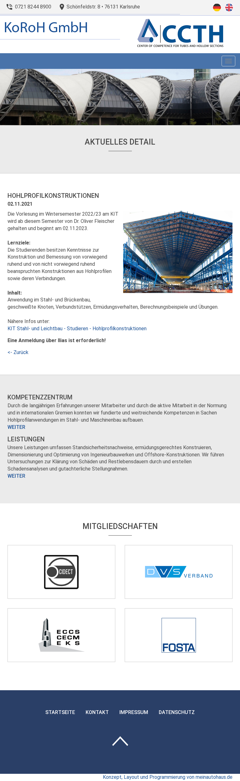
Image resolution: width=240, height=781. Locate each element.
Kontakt (97, 712)
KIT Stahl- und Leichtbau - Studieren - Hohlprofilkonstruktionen (78, 328)
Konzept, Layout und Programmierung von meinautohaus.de (167, 777)
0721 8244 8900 (33, 7)
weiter (16, 427)
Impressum (133, 712)
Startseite (60, 712)
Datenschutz (177, 712)
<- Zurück (18, 352)
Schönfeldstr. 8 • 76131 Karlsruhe (103, 7)
